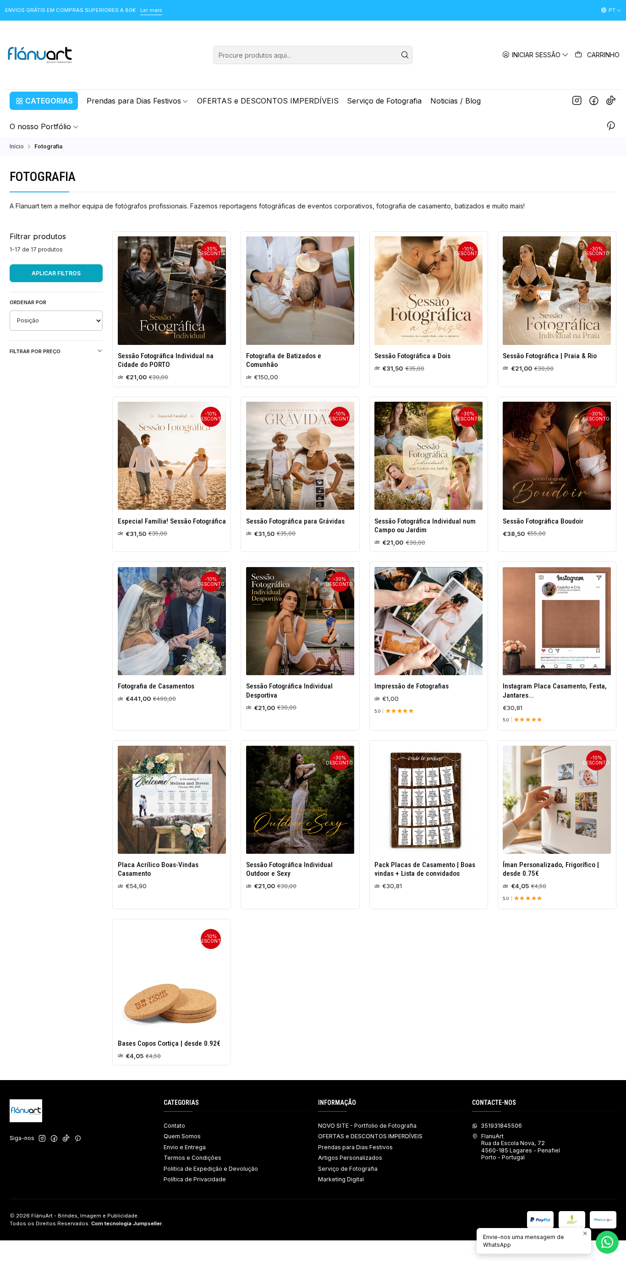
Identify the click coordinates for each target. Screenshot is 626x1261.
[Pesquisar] (404, 55)
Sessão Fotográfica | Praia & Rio (550, 356)
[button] (44, 101)
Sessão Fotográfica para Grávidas (295, 521)
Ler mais (151, 10)
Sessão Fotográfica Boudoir (543, 521)
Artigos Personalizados (350, 1157)
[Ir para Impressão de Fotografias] (428, 621)
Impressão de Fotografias (411, 686)
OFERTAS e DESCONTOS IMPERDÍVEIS (370, 1136)
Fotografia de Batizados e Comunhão (283, 360)
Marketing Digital (341, 1179)
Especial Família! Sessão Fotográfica (172, 521)
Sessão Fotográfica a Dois (412, 356)
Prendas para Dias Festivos (355, 1147)
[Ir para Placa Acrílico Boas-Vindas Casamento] (172, 800)
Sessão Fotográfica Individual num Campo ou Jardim (425, 525)
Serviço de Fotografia (348, 1168)
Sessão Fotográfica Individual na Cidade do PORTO (166, 360)
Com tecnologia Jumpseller (126, 1223)
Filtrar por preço (35, 351)
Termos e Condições (192, 1157)
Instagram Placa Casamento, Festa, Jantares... (555, 690)
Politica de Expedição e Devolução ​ (211, 1168)
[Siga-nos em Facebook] (593, 100)
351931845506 (501, 1125)
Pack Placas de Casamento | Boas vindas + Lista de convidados (424, 869)
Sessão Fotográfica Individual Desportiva (289, 690)
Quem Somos (182, 1136)
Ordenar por (28, 302)
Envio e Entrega (185, 1147)
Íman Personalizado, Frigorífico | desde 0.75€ (551, 869)
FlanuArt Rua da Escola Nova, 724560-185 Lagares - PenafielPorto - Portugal (520, 1147)
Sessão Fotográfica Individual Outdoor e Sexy (289, 869)
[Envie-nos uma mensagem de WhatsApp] (607, 1242)
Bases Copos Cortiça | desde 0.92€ (169, 1043)
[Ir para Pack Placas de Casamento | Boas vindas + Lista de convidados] (428, 800)
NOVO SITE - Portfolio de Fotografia (367, 1125)
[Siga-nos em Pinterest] (610, 126)
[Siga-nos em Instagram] (576, 100)
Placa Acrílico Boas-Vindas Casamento (158, 869)
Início (17, 146)
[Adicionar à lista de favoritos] (127, 288)
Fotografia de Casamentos (156, 686)
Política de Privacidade (195, 1179)
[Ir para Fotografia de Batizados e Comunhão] (300, 290)
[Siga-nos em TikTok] (610, 100)
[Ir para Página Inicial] (40, 55)
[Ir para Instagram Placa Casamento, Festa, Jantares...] (557, 621)
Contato (174, 1125)
